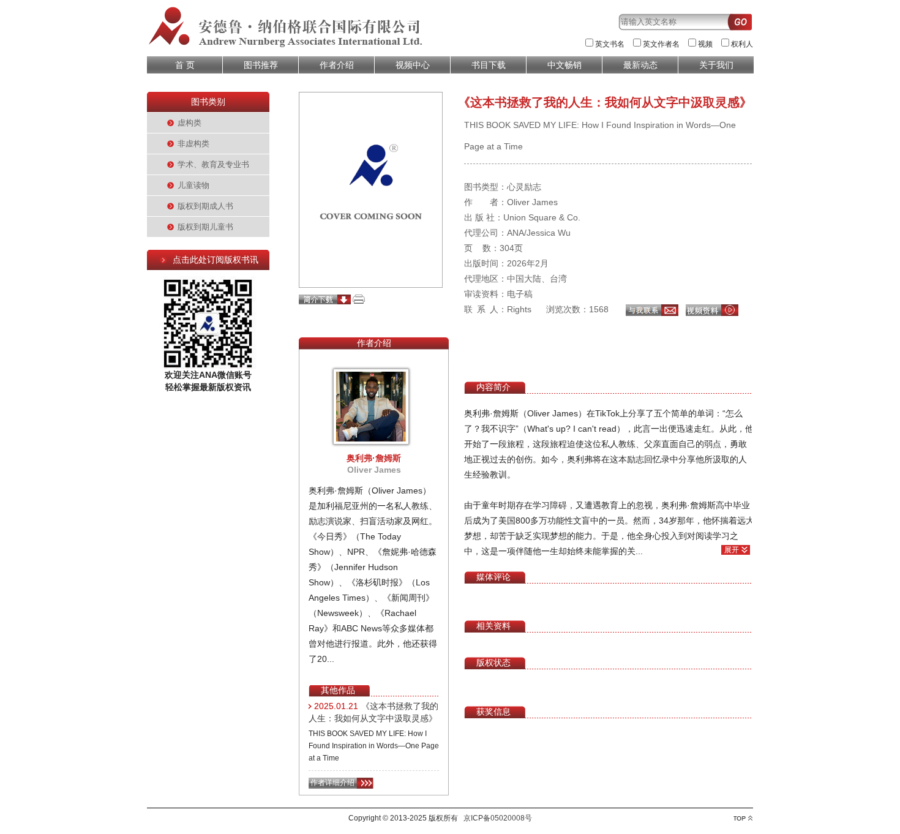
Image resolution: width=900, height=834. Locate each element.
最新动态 (640, 65)
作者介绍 (337, 65)
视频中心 (413, 65)
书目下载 (488, 65)
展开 (731, 550)
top (743, 818)
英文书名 (609, 44)
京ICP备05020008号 (497, 818)
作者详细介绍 (332, 782)
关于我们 (716, 65)
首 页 (185, 65)
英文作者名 (661, 44)
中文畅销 (564, 65)
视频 (705, 44)
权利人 (742, 44)
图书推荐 (261, 65)
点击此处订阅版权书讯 (215, 260)
